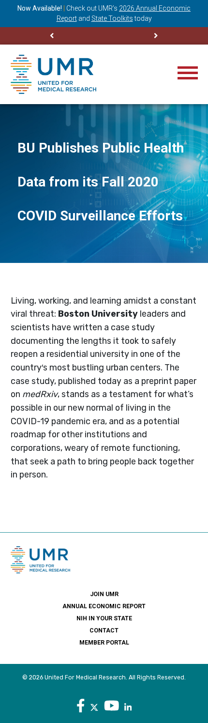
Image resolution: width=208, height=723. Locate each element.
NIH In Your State (104, 618)
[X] (94, 706)
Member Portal (104, 642)
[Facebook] (80, 706)
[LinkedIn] (128, 706)
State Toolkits (112, 18)
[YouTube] (111, 706)
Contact (104, 630)
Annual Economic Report (104, 606)
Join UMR (104, 594)
